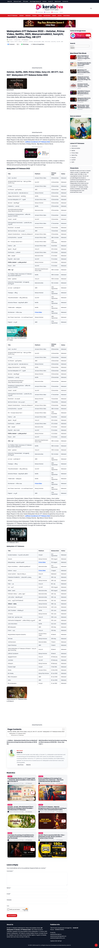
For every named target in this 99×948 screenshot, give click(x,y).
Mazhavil (28, 15)
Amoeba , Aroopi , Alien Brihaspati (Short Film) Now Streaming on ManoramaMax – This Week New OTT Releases (20, 808)
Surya (40, 15)
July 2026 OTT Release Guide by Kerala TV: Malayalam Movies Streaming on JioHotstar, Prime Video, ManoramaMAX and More (84, 92)
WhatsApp (26, 44)
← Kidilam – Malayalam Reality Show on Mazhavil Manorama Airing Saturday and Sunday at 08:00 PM (22, 742)
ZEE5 (62, 41)
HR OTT (16, 41)
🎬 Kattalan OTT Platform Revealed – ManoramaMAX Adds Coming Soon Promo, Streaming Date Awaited (83, 71)
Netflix (43, 41)
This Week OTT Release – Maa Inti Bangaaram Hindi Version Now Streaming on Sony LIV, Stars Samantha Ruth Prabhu (52, 808)
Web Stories (58, 1)
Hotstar (45, 1)
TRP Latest (25, 1)
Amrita (59, 15)
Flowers (34, 15)
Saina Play (53, 41)
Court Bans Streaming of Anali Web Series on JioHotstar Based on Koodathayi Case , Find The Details (21, 836)
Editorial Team (17, 1)
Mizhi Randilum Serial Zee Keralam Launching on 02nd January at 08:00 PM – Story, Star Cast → (53, 742)
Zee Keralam (47, 15)
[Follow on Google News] (80, 36)
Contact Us (65, 1)
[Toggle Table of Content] (62, 729)
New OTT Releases (12, 15)
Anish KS (19, 752)
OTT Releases (25, 39)
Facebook (11, 44)
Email (9, 894)
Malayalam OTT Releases (17, 735)
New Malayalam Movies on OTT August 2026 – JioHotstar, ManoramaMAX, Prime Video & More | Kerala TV (21, 779)
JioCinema (25, 41)
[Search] (91, 8)
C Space (12, 41)
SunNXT (73, 160)
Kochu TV (50, 1)
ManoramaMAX (37, 41)
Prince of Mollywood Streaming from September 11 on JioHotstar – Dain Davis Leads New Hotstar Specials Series (50, 779)
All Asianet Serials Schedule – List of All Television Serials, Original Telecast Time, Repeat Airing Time (84, 85)
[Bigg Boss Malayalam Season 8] (49, 23)
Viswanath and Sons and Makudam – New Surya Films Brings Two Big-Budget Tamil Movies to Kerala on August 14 (83, 78)
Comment (10, 871)
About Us (9, 1)
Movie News (66, 15)
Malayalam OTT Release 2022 (17, 733)
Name (9, 888)
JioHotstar (31, 41)
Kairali (54, 15)
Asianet (21, 15)
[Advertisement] (37, 56)
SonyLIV (73, 157)
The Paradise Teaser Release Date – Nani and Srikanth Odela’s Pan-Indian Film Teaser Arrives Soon (84, 107)
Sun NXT (58, 41)
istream (20, 41)
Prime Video (47, 41)
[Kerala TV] (49, 8)
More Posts (20, 764)
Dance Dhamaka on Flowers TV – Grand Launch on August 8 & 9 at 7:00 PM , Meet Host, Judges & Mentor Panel (84, 57)
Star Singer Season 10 (35, 1)
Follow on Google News (38, 44)
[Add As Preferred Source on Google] (37, 153)
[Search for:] (79, 46)
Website (28, 764)
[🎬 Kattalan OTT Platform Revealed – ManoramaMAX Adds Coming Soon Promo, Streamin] (73, 72)
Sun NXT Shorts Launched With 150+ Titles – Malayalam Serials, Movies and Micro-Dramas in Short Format (51, 836)
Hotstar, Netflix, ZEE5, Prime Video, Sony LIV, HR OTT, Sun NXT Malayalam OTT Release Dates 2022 (36, 731)
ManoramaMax (75, 148)
